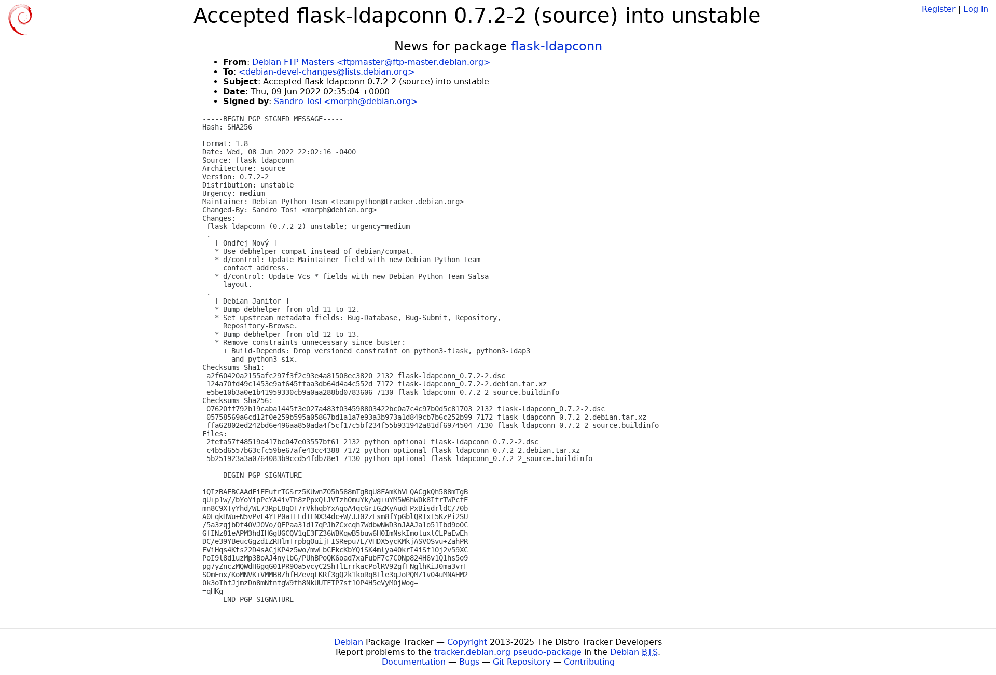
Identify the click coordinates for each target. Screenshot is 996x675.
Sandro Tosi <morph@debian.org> (346, 101)
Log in (975, 9)
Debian (348, 642)
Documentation (414, 662)
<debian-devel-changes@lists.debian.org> (326, 72)
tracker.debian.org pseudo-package (508, 652)
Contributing (589, 662)
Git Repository (521, 662)
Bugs (469, 662)
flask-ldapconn (556, 46)
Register (939, 9)
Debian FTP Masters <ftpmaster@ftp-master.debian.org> (371, 62)
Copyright (467, 642)
